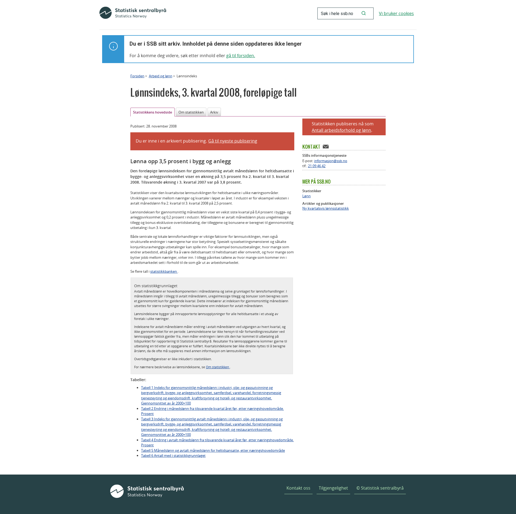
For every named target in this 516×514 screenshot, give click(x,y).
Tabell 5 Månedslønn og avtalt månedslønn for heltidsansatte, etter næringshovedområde (213, 450)
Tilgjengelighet (333, 488)
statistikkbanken (164, 271)
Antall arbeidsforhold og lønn (341, 130)
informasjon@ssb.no (330, 160)
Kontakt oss (298, 488)
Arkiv (214, 112)
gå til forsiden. (240, 56)
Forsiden (137, 76)
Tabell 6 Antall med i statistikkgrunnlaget (173, 455)
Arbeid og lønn (160, 76)
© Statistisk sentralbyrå (380, 488)
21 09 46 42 (316, 165)
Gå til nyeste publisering (232, 141)
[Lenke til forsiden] (132, 13)
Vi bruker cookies (396, 13)
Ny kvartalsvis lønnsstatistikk (325, 208)
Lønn (306, 196)
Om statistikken (191, 112)
